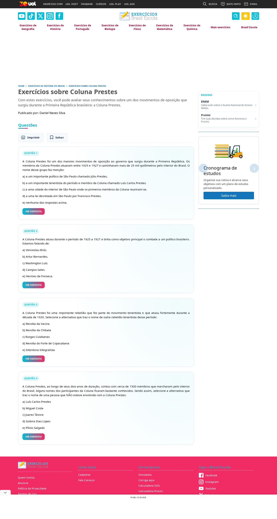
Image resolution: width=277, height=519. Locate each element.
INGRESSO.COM (53, 4)
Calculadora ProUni (150, 491)
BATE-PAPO (234, 4)
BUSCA (213, 4)
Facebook (211, 475)
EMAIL (254, 4)
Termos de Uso (27, 494)
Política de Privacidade (32, 488)
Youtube (210, 488)
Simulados (145, 474)
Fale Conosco (86, 480)
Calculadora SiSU (149, 485)
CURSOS (101, 4)
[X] (40, 16)
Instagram (212, 482)
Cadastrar (84, 474)
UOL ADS (129, 4)
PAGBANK (87, 4)
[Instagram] (50, 16)
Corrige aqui (146, 480)
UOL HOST (72, 4)
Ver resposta (33, 211)
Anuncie (23, 483)
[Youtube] (21, 16)
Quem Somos (26, 477)
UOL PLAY (115, 4)
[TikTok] (31, 16)
